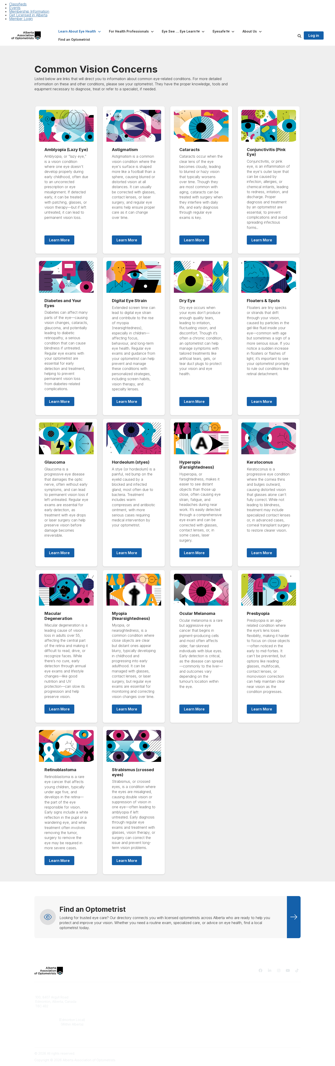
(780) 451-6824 (47, 1020)
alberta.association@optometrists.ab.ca (64, 1038)
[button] (80, 31)
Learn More (59, 240)
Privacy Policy (248, 997)
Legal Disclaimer (250, 1006)
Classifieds (18, 4)
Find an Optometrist (184, 997)
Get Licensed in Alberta (28, 15)
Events (15, 7)
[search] (293, 35)
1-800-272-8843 (48, 1024)
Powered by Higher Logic (281, 1053)
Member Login (21, 18)
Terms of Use (248, 1001)
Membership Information (29, 11)
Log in (313, 35)
